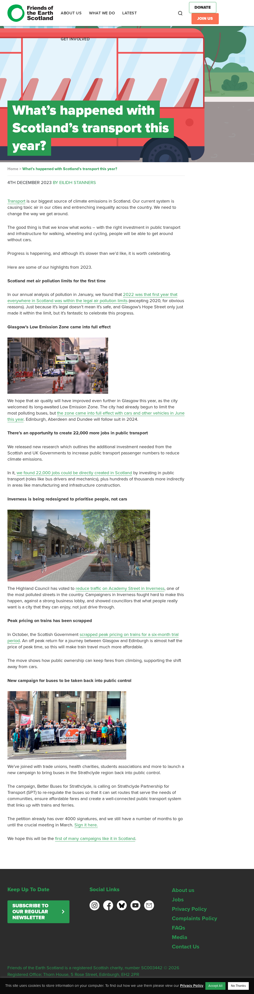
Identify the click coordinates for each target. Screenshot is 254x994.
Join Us (205, 18)
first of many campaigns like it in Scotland (95, 838)
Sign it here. (86, 825)
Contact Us (185, 946)
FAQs (178, 928)
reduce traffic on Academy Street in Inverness (120, 588)
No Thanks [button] (238, 986)
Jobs (178, 899)
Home (12, 168)
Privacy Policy (189, 909)
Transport (16, 201)
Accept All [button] (215, 986)
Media (179, 937)
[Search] (180, 13)
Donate (202, 7)
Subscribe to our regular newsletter (30, 912)
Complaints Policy (194, 918)
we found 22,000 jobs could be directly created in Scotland (74, 472)
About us (183, 890)
